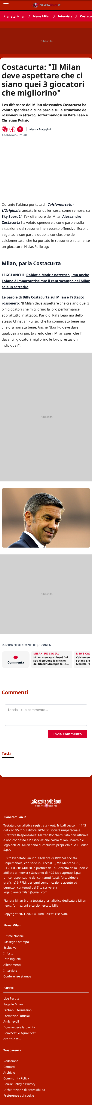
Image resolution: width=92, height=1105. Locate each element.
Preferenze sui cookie (18, 1095)
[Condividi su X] (20, 129)
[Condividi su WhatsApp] (5, 129)
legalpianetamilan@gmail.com (25, 892)
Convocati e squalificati (19, 1033)
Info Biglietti (12, 959)
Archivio (9, 1072)
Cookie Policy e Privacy (19, 1084)
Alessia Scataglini (40, 129)
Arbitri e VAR (12, 1039)
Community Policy (16, 1078)
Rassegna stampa (16, 942)
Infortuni (9, 953)
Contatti (9, 1067)
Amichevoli (11, 1021)
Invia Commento (67, 734)
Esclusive (9, 947)
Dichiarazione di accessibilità (24, 1090)
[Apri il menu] (6, 5)
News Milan (41, 16)
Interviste (65, 16)
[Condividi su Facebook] (12, 129)
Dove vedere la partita (19, 1027)
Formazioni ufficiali (17, 1016)
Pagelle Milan (13, 1004)
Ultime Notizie (13, 936)
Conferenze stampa (17, 976)
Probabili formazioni (18, 1010)
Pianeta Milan (14, 16)
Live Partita (11, 998)
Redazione (10, 1061)
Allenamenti (12, 965)
